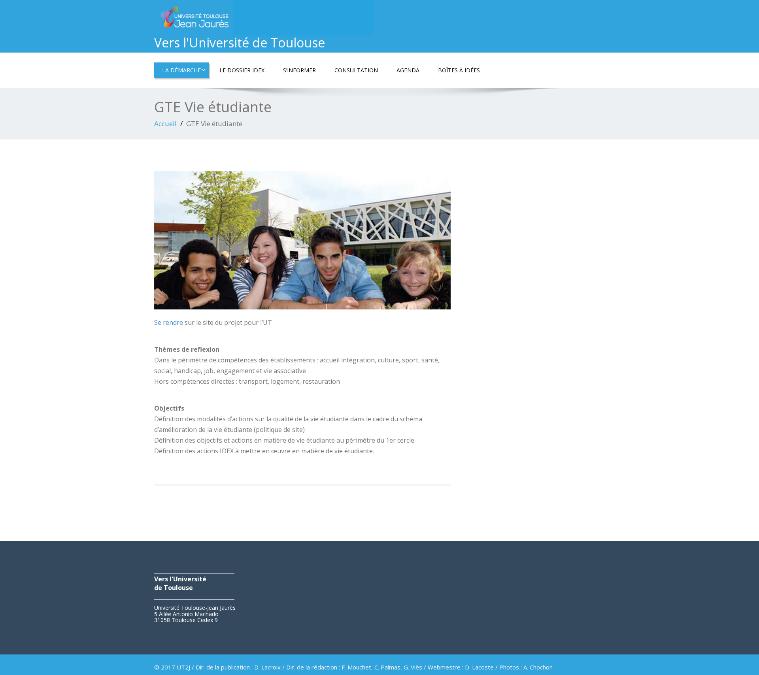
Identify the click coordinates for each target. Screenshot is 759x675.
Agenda (407, 70)
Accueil (165, 123)
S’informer (299, 70)
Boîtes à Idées (459, 70)
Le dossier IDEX (241, 70)
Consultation (356, 70)
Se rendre (168, 322)
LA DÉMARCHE (181, 70)
